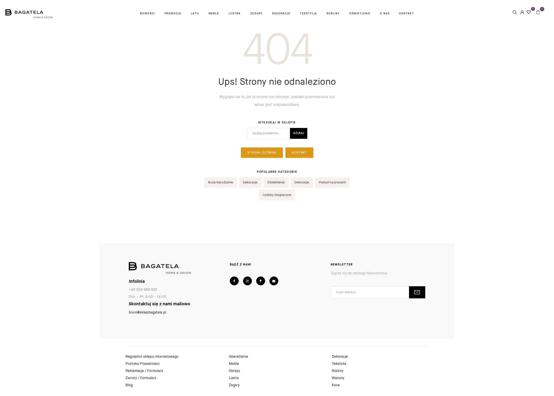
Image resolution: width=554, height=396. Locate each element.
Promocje (172, 13)
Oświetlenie (359, 13)
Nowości (147, 13)
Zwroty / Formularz (141, 378)
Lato (195, 13)
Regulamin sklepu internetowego (152, 357)
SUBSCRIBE (417, 292)
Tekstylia (308, 13)
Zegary (256, 13)
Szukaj (298, 133)
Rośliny (333, 13)
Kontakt (406, 13)
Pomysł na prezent (332, 182)
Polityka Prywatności (143, 364)
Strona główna (261, 152)
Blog (129, 385)
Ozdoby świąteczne (277, 195)
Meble (214, 13)
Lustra (235, 13)
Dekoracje (281, 13)
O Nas (385, 13)
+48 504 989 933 (143, 290)
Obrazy (234, 371)
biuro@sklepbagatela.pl (147, 312)
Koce (336, 385)
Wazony (338, 378)
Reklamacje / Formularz (144, 371)
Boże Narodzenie (220, 182)
